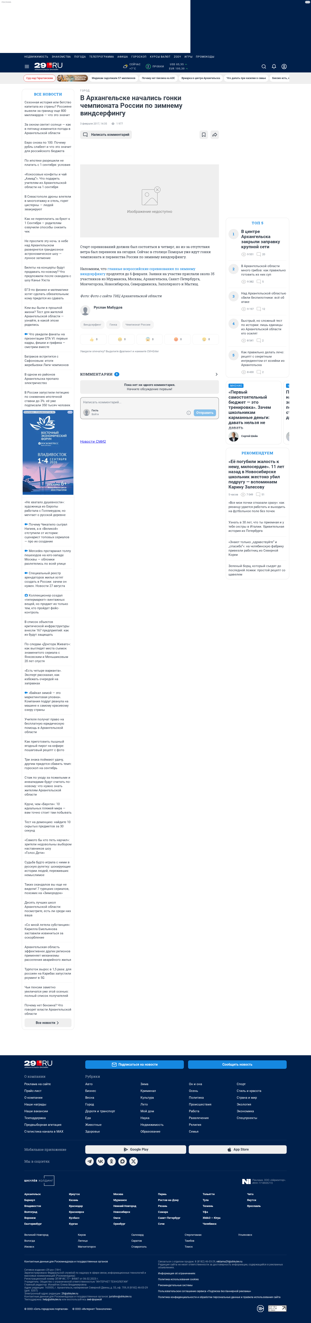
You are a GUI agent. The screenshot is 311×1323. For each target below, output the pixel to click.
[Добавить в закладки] (204, 134)
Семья (193, 1131)
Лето (144, 1104)
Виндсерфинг (92, 324)
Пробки (155, 66)
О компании (33, 1098)
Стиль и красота (249, 1091)
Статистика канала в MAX (43, 1131)
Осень (193, 1091)
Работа (194, 1111)
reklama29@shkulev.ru (229, 1261)
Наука (144, 1118)
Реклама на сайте (37, 1084)
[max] (122, 1161)
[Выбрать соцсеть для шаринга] (215, 134)
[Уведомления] (274, 66)
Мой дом (147, 1111)
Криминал (148, 1091)
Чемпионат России (137, 324)
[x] (133, 1161)
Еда (88, 1118)
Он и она (195, 1084)
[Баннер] (72, 78)
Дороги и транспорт (100, 1111)
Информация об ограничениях (176, 1273)
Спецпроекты (247, 1118)
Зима (144, 1084)
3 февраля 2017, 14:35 (93, 123)
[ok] (111, 1161)
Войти (95, 414)
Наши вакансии (36, 1111)
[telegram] (89, 1161)
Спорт (241, 1084)
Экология (244, 1104)
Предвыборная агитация (42, 1125)
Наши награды (35, 1104)
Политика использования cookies (178, 1279)
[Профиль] (284, 66)
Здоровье (92, 1131)
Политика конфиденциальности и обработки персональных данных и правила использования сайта (219, 1297)
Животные (93, 1125)
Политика (196, 1098)
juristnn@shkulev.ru (120, 1296)
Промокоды (205, 56)
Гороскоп (139, 56)
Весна (89, 1098)
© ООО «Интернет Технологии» (92, 1309)
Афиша (122, 56)
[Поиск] (264, 66)
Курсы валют (160, 56)
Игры (188, 56)
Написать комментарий (110, 135)
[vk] (100, 1161)
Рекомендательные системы (175, 1285)
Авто (89, 1084)
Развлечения (199, 1118)
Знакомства (61, 56)
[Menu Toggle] (27, 66)
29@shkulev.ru (70, 1293)
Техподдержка (35, 1118)
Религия (195, 1125)
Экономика (245, 1111)
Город (89, 1104)
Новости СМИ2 (93, 441)
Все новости (48, 94)
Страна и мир (247, 1098)
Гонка (113, 324)
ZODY (177, 56)
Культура (147, 1098)
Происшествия (200, 1104)
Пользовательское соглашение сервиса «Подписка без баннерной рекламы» (204, 1291)
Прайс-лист (32, 1091)
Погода (80, 56)
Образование (150, 1131)
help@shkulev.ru (52, 1299)
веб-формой (94, 1299)
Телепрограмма (101, 56)
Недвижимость (36, 56)
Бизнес (90, 1091)
